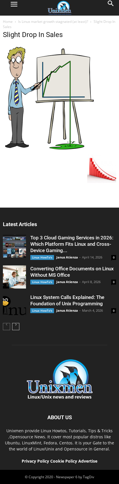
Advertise (87, 461)
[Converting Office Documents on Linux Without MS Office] (14, 277)
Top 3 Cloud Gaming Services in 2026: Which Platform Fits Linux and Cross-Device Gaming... (71, 244)
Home (8, 21)
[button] (111, 8)
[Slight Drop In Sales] (50, 149)
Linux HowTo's (42, 257)
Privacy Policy (35, 461)
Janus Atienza (67, 257)
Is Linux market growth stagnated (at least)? (53, 21)
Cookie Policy (64, 461)
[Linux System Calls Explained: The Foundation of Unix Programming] (14, 305)
